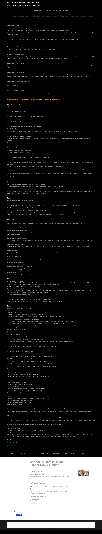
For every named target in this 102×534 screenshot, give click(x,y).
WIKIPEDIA (9, 442)
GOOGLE (14, 442)
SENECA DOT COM (11, 445)
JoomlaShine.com (57, 532)
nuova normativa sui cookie (13, 448)
